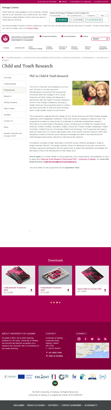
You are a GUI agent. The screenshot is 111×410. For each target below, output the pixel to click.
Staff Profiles (9, 108)
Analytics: (91, 15)
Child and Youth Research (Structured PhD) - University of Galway (68, 159)
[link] (18, 377)
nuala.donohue (50, 162)
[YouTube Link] (92, 339)
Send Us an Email (56, 356)
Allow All (63, 20)
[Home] (2, 57)
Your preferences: (74, 15)
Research (7, 96)
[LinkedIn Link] (99, 339)
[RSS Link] (105, 339)
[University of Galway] (17, 38)
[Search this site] (107, 39)
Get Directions (55, 353)
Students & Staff (101, 1)
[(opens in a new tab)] (18, 378)
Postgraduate (88, 57)
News (6, 127)
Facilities (7, 115)
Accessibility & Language (81, 1)
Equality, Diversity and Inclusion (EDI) (13, 134)
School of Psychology (72, 57)
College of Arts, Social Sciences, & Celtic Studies (42, 57)
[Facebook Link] (85, 339)
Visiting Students (10, 102)
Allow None (78, 20)
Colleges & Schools (13, 57)
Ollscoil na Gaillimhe (48, 1)
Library (64, 1)
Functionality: (55, 15)
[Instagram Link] (79, 339)
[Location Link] (92, 357)
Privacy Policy (32, 28)
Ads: (102, 15)
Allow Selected (95, 20)
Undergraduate (10, 84)
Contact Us (8, 121)
